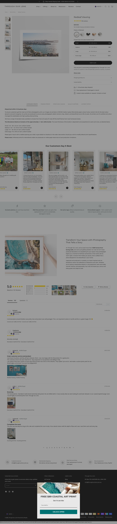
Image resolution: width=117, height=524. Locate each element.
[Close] (78, 484)
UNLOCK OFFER (58, 512)
